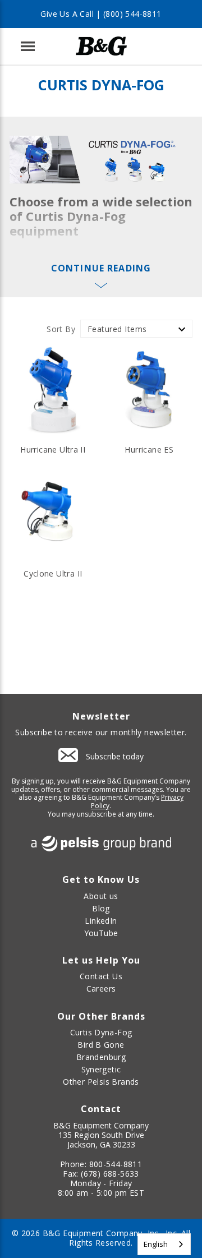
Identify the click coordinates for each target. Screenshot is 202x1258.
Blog (101, 908)
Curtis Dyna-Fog (101, 1032)
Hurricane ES (149, 449)
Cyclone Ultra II (53, 573)
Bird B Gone (100, 1044)
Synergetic (101, 1069)
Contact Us (101, 976)
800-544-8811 (116, 1164)
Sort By (61, 329)
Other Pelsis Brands (101, 1081)
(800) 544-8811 (132, 13)
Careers (101, 988)
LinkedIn (101, 920)
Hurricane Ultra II (52, 449)
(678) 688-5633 (110, 1173)
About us (101, 896)
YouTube (101, 933)
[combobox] (164, 1244)
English (156, 1244)
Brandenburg (101, 1057)
